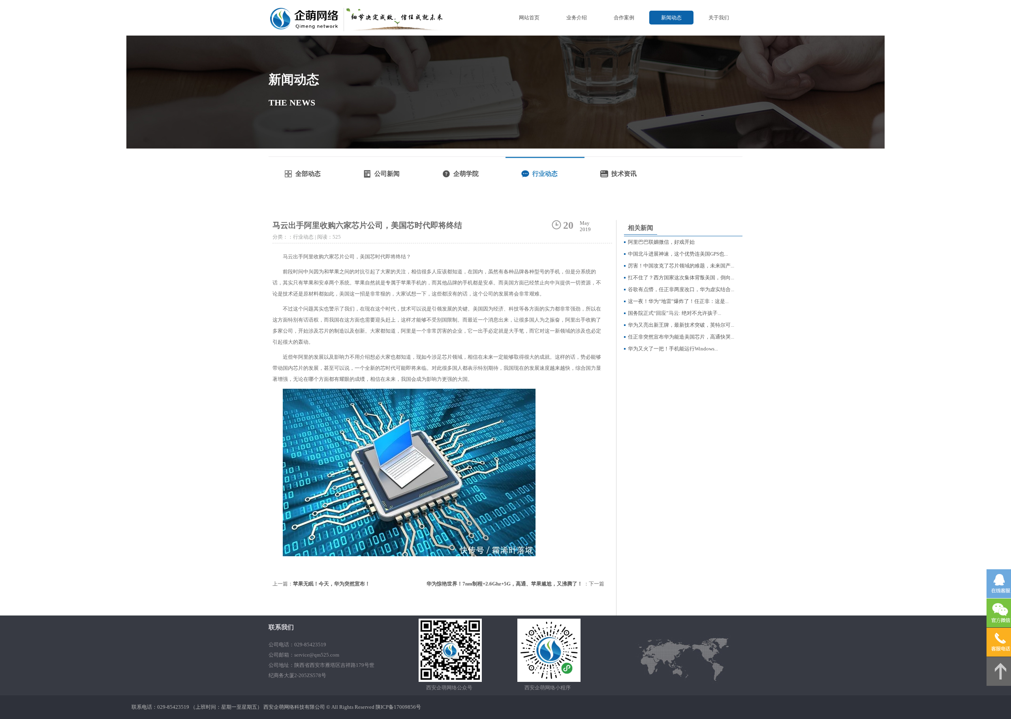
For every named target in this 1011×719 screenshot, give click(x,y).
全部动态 (308, 173)
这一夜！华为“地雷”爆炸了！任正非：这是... (678, 301)
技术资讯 (624, 173)
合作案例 (624, 18)
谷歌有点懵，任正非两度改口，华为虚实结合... (681, 289)
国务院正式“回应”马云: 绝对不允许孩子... (674, 313)
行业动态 (545, 173)
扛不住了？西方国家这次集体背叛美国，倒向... (681, 277)
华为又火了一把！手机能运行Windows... (673, 349)
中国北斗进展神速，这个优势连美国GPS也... (678, 254)
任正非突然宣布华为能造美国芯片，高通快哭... (681, 337)
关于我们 (718, 18)
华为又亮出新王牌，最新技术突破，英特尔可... (681, 325)
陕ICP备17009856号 (398, 707)
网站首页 (529, 18)
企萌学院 (466, 173)
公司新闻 (387, 173)
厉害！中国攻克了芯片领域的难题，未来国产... (681, 266)
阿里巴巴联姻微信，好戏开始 (661, 242)
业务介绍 (576, 18)
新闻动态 (671, 18)
